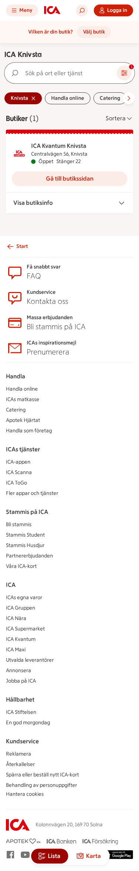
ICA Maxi (16, 649)
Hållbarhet (20, 699)
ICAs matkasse (22, 399)
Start (22, 246)
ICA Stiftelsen (21, 712)
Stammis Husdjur (25, 545)
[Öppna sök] (82, 10)
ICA (11, 584)
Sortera (116, 118)
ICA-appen (18, 462)
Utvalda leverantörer (30, 660)
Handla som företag (29, 430)
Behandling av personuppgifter (41, 785)
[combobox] (62, 73)
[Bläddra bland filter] (129, 98)
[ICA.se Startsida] (52, 10)
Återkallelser (20, 764)
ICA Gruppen (20, 608)
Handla (15, 376)
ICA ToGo (16, 483)
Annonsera (18, 670)
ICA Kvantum (21, 639)
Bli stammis (19, 524)
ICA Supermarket (25, 629)
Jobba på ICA (21, 681)
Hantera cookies (25, 794)
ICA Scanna (19, 472)
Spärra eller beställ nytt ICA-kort (42, 775)
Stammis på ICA (27, 511)
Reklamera (18, 754)
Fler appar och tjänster (32, 493)
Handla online (22, 389)
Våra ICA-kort (21, 566)
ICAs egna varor (24, 597)
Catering (16, 410)
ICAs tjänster (23, 449)
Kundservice (22, 741)
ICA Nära (16, 618)
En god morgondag (28, 722)
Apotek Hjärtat (23, 420)
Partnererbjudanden (29, 556)
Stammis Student (25, 535)
